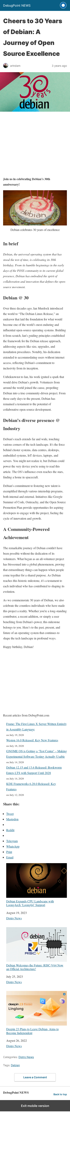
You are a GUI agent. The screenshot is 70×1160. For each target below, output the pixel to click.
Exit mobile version (35, 1106)
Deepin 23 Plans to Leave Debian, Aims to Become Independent (32, 1031)
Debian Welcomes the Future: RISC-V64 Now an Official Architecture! (34, 967)
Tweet (10, 814)
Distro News (14, 918)
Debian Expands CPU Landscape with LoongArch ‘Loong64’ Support (30, 903)
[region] (35, 145)
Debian (15, 1065)
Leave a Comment (35, 1077)
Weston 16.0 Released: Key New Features (32, 740)
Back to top (60, 1094)
